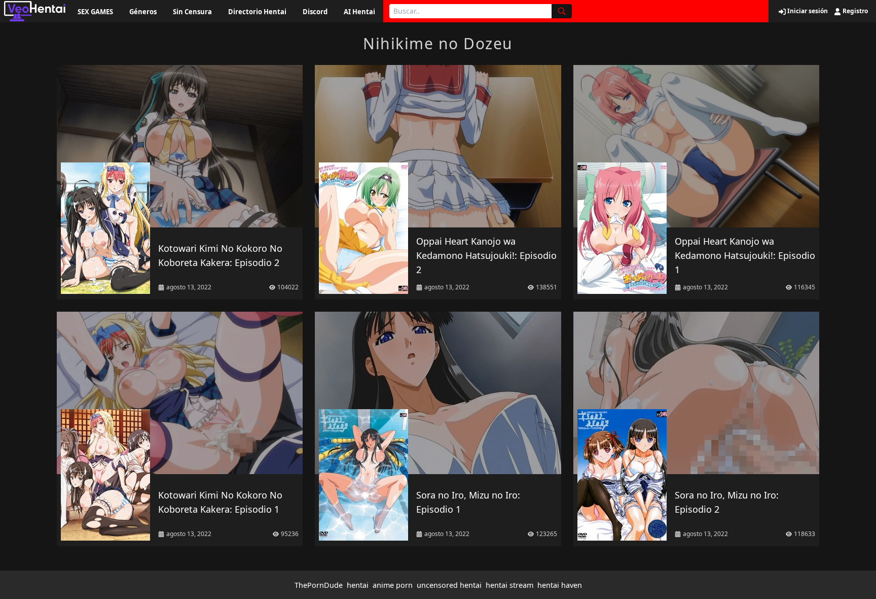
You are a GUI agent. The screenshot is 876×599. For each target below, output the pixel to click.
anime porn (393, 585)
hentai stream (509, 585)
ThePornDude (319, 585)
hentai (358, 585)
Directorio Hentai (257, 11)
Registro (854, 11)
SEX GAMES (95, 11)
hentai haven (559, 585)
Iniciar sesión (807, 11)
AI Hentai (359, 11)
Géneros (143, 11)
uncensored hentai (449, 585)
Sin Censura (192, 11)
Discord (315, 11)
